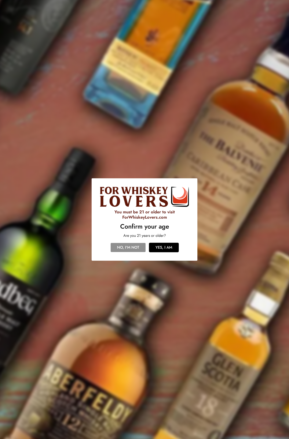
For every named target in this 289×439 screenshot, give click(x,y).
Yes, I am (164, 247)
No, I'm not (128, 247)
